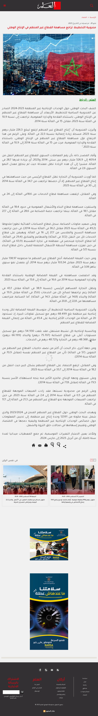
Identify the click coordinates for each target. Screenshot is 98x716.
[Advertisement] (24, 358)
